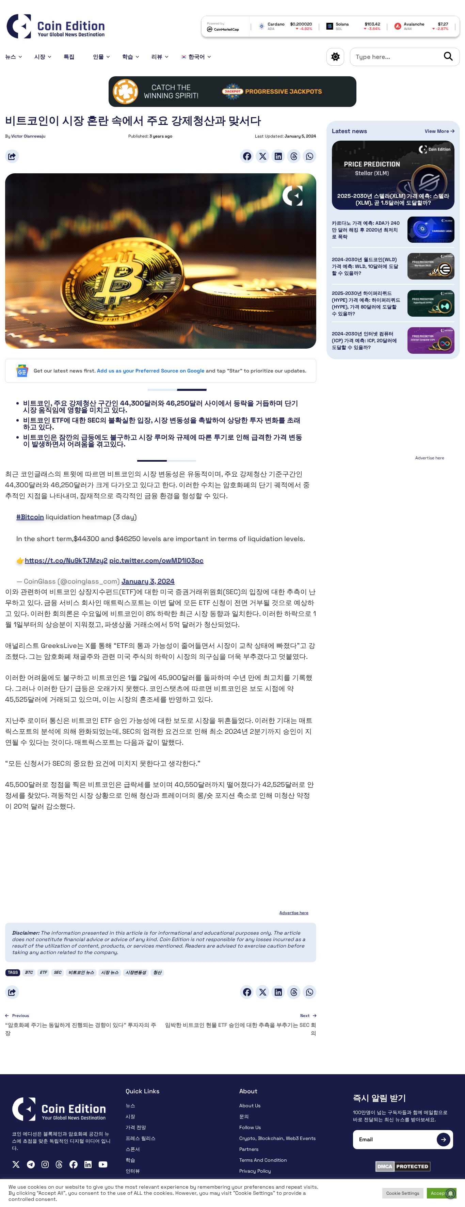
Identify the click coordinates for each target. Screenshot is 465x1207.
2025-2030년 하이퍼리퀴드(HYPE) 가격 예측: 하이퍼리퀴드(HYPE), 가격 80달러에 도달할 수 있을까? (366, 303)
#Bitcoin (30, 516)
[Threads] (294, 156)
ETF (43, 972)
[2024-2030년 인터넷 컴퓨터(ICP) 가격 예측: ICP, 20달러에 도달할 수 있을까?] (430, 340)
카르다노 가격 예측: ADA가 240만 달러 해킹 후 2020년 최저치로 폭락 (366, 230)
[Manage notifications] (450, 1193)
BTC (29, 972)
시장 (39, 56)
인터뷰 (133, 1171)
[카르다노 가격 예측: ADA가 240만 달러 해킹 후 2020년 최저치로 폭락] (430, 230)
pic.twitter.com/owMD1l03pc (156, 560)
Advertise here (293, 913)
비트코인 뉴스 (81, 972)
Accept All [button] (441, 1193)
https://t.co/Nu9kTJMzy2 (66, 560)
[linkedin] (88, 1164)
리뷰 (156, 56)
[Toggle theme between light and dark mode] (335, 57)
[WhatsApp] (309, 156)
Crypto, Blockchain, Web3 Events (277, 1138)
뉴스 (10, 56)
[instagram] (45, 1164)
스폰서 (133, 1149)
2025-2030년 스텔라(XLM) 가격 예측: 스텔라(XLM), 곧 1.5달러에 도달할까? (393, 199)
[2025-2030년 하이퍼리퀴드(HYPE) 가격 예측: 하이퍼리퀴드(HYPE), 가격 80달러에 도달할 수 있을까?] (430, 303)
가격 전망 (136, 1127)
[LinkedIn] (278, 156)
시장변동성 (136, 972)
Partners (248, 1149)
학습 (127, 56)
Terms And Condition (263, 1160)
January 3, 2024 (148, 581)
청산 (157, 972)
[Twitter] (262, 156)
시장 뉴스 (109, 972)
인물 (98, 56)
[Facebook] (247, 156)
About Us (249, 1105)
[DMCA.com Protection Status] (403, 1166)
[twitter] (16, 1164)
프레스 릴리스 (141, 1138)
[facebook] (73, 1164)
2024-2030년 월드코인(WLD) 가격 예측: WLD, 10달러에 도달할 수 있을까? (365, 266)
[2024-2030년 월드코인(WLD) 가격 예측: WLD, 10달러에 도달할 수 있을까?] (430, 266)
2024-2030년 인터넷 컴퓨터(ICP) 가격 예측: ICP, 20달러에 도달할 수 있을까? (364, 340)
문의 (244, 1116)
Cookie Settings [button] (402, 1193)
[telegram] (31, 1164)
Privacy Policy (255, 1171)
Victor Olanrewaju (28, 136)
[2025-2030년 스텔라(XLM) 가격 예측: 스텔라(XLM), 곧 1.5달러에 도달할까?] (393, 175)
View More (437, 131)
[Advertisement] (393, 505)
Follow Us (250, 1127)
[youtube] (103, 1164)
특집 (69, 56)
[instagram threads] (59, 1164)
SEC (57, 972)
